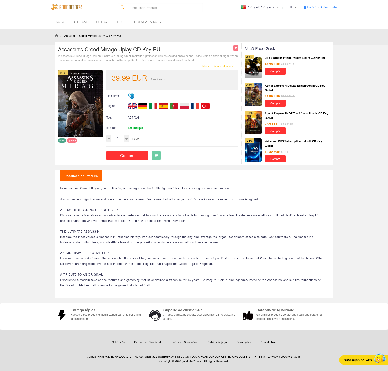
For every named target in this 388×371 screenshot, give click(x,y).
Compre (127, 155)
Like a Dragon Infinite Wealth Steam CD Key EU (295, 58)
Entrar (311, 7)
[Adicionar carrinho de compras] (156, 155)
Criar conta (329, 7)
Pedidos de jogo (217, 342)
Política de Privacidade (148, 342)
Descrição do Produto (81, 175)
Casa (60, 21)
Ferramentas (145, 21)
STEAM (80, 21)
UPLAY (102, 21)
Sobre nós (118, 342)
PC (119, 21)
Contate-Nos (268, 342)
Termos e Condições (184, 342)
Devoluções (243, 342)
